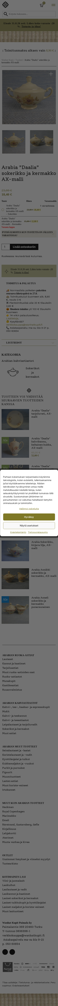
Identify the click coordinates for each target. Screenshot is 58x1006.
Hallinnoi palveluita (29, 508)
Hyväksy (29, 516)
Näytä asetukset (29, 525)
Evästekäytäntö (18, 532)
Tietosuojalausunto (38, 532)
